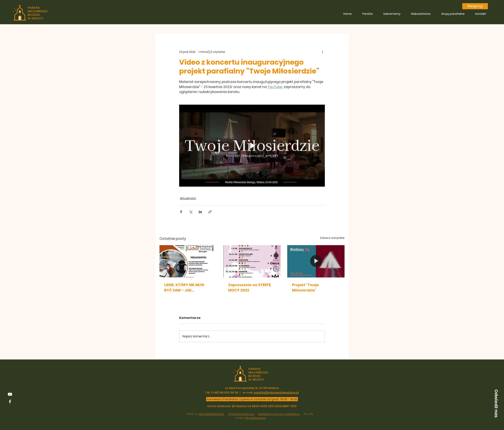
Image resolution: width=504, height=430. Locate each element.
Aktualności (188, 198)
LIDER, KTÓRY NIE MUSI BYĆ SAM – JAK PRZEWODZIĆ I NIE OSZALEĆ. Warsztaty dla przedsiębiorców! (186, 287)
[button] (496, 403)
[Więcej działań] (322, 51)
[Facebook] (9, 401)
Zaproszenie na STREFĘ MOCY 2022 (249, 287)
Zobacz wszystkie (332, 238)
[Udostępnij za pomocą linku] (210, 212)
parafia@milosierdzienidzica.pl (276, 392)
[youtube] (9, 394)
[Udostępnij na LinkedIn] (200, 212)
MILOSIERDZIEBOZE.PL (211, 414)
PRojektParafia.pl (256, 418)
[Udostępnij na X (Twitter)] (191, 212)
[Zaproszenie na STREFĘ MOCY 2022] (252, 261)
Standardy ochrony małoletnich (279, 414)
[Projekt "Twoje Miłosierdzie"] (316, 261)
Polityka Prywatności (241, 414)
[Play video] (252, 146)
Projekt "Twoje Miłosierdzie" (305, 287)
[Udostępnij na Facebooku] (181, 212)
